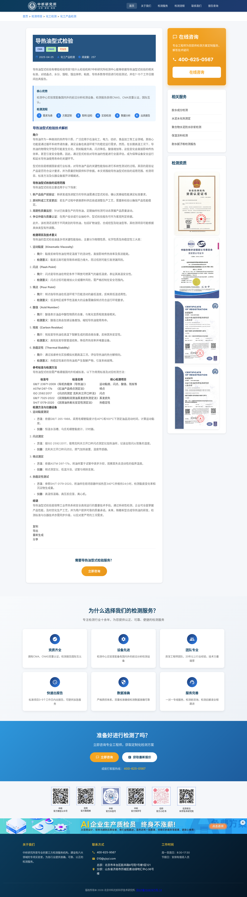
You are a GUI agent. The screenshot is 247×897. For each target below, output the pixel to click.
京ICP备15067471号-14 (149, 890)
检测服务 (163, 5)
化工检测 (51, 16)
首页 (131, 5)
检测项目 (37, 16)
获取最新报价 (142, 757)
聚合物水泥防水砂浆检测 (186, 127)
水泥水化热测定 (181, 118)
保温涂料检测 (180, 135)
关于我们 (146, 5)
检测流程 (180, 5)
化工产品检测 (68, 16)
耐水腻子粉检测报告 (184, 144)
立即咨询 (94, 571)
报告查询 (213, 5)
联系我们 (196, 5)
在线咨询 (196, 72)
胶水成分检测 (180, 110)
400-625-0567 (135, 768)
